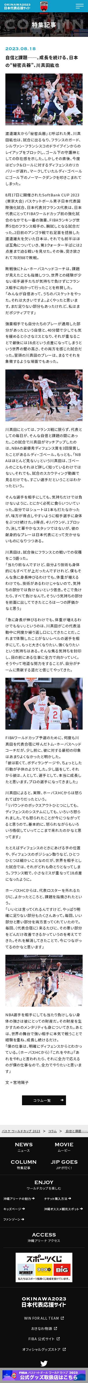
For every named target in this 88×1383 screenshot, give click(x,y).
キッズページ (12, 1209)
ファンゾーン (12, 1219)
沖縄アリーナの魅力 (17, 1198)
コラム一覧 (42, 1100)
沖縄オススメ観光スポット (61, 1209)
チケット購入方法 (55, 1198)
